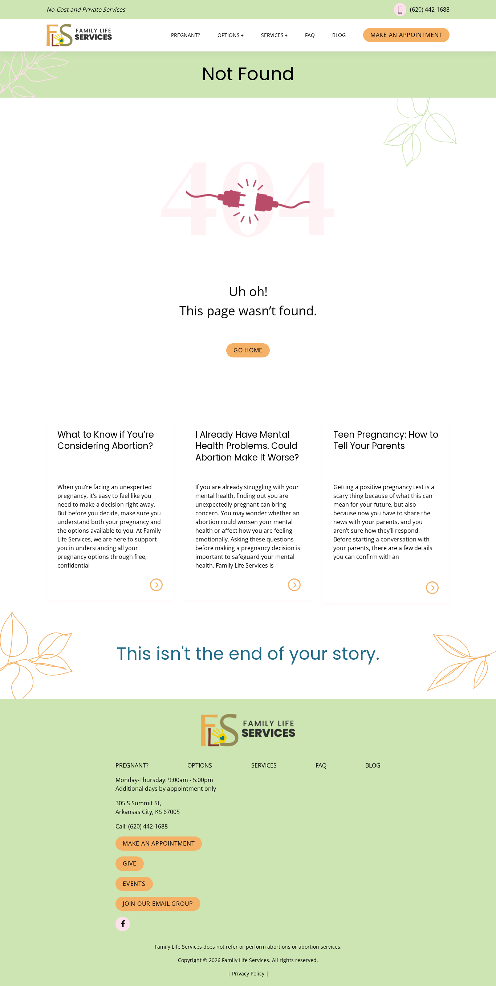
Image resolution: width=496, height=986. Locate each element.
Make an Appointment (406, 35)
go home (248, 350)
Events (134, 884)
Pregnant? (185, 35)
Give (130, 863)
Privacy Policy (249, 973)
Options (228, 35)
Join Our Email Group (158, 904)
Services (272, 35)
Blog (339, 35)
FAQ (310, 35)
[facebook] (122, 924)
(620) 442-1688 (430, 9)
